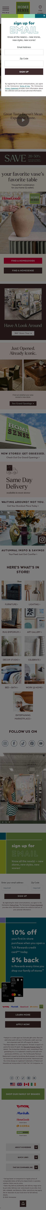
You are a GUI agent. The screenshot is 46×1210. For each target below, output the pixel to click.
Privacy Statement (11, 88)
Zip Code (24, 58)
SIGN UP (24, 71)
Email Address (24, 47)
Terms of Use (25, 86)
